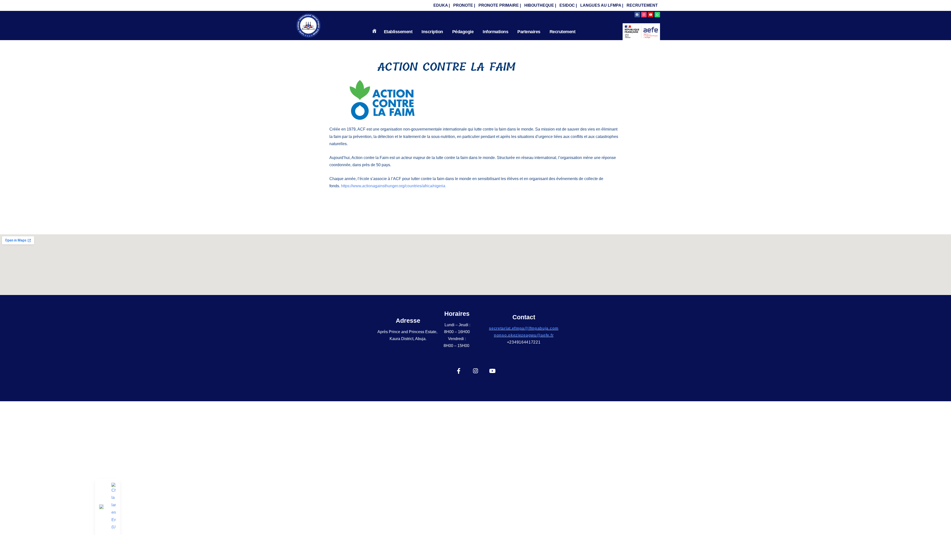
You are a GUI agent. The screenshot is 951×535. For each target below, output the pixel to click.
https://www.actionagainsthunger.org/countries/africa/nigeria (393, 186)
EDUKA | (441, 5)
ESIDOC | (568, 5)
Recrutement (563, 31)
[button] (399, 31)
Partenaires (528, 31)
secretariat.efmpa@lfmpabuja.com (523, 328)
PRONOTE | (464, 5)
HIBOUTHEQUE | (540, 5)
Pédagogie (463, 31)
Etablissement (398, 31)
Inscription (432, 31)
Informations (495, 31)
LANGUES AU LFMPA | (601, 5)
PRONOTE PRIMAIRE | (499, 5)
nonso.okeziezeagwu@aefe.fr (524, 335)
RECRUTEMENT (642, 5)
